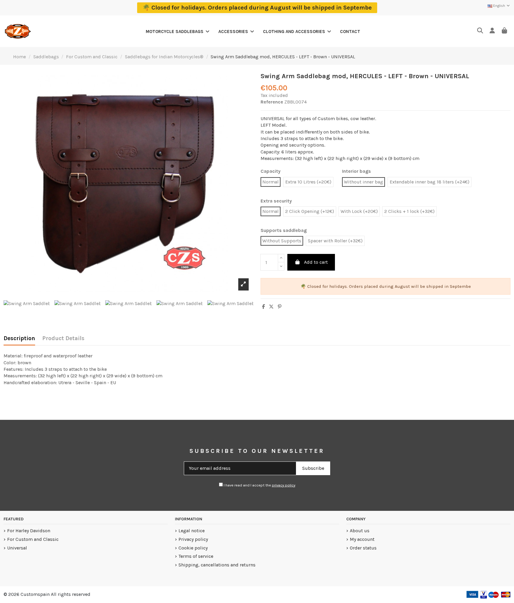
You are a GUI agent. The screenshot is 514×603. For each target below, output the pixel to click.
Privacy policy (193, 539)
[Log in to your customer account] (492, 31)
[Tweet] (271, 307)
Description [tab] (19, 338)
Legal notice (191, 530)
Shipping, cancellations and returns (217, 565)
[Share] (263, 307)
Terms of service (195, 556)
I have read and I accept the (259, 485)
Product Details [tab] (63, 338)
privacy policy (283, 485)
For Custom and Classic (33, 539)
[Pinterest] (279, 307)
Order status (363, 548)
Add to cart (316, 262)
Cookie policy (193, 548)
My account (362, 539)
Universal (17, 548)
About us (359, 530)
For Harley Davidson (28, 530)
